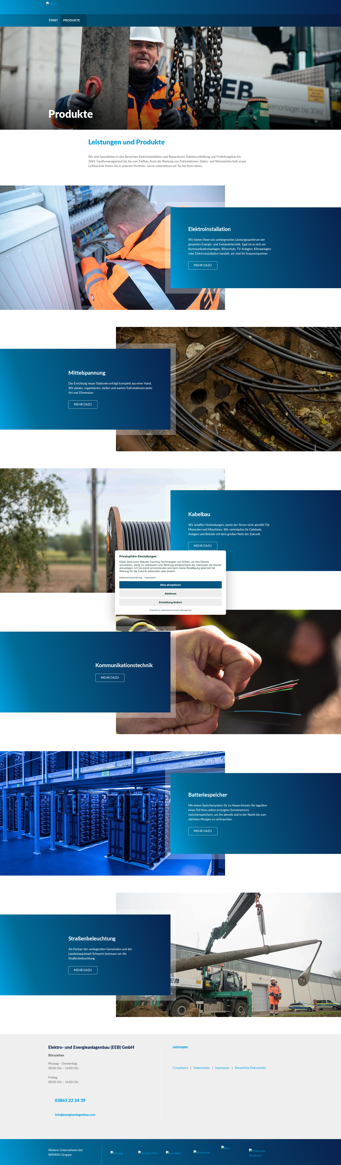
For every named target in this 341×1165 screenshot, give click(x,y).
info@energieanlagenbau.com (75, 1114)
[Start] (50, 4)
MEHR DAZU (203, 265)
